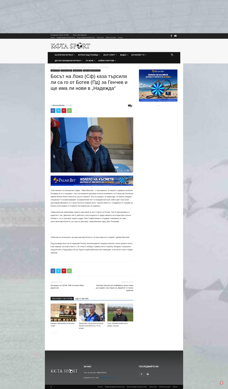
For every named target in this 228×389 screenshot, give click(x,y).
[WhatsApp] (69, 110)
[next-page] (55, 332)
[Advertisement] (71, 16)
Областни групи (164, 387)
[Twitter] (58, 110)
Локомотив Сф (78, 70)
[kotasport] (71, 45)
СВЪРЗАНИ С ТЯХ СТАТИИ (62, 299)
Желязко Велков (58, 105)
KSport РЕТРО (62, 67)
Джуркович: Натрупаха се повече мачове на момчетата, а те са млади (91, 325)
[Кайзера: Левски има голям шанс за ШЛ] (63, 312)
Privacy (175, 387)
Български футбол (66, 70)
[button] (172, 55)
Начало (53, 67)
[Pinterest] (64, 110)
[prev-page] (52, 332)
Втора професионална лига (137, 387)
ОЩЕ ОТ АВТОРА (81, 299)
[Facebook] (171, 36)
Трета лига (153, 387)
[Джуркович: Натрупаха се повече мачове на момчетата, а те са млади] (92, 312)
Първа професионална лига (92, 70)
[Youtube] (175, 36)
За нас (100, 387)
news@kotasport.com (107, 377)
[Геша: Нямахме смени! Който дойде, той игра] (120, 312)
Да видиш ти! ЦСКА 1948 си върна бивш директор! (67, 286)
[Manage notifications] (221, 383)
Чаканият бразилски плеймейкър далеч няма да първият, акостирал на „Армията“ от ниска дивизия (114, 287)
